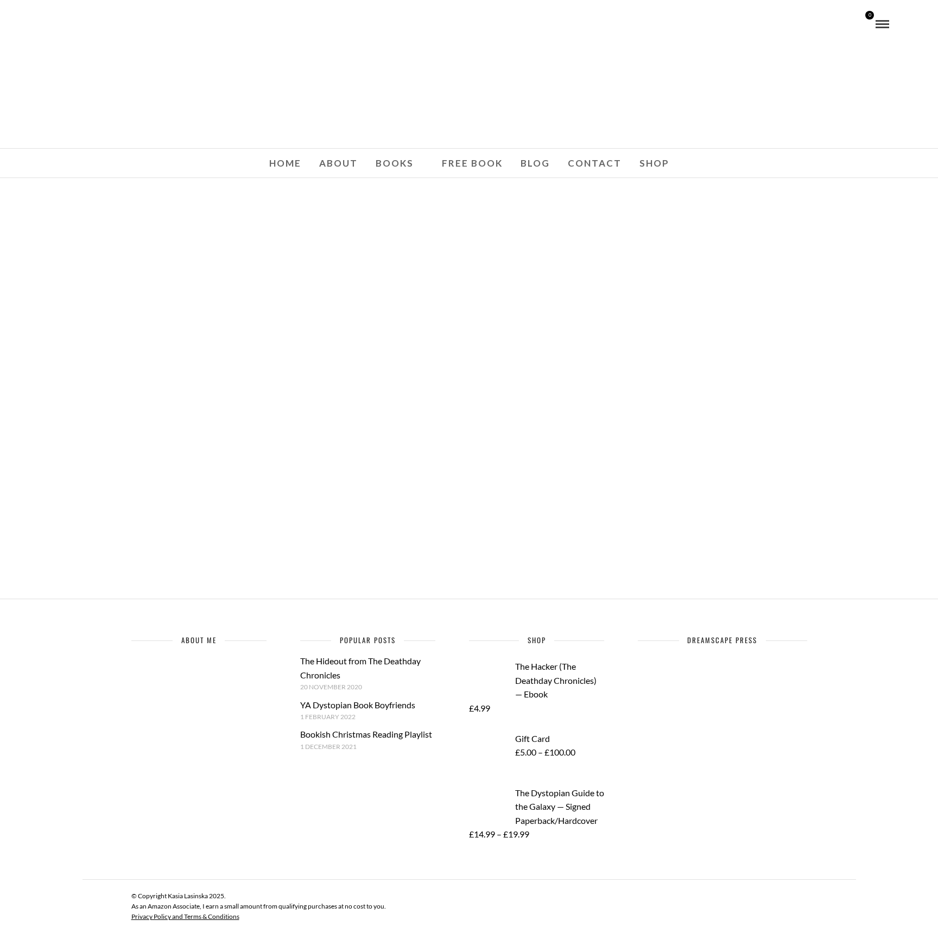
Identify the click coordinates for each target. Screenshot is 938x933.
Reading (315, 494)
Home (285, 163)
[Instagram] (111, 23)
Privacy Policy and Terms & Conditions (185, 916)
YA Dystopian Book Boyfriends (357, 705)
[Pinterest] (96, 23)
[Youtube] (82, 23)
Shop (654, 163)
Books (395, 163)
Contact (595, 163)
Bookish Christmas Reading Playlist (366, 734)
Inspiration (265, 494)
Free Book (472, 163)
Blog (535, 163)
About (338, 163)
